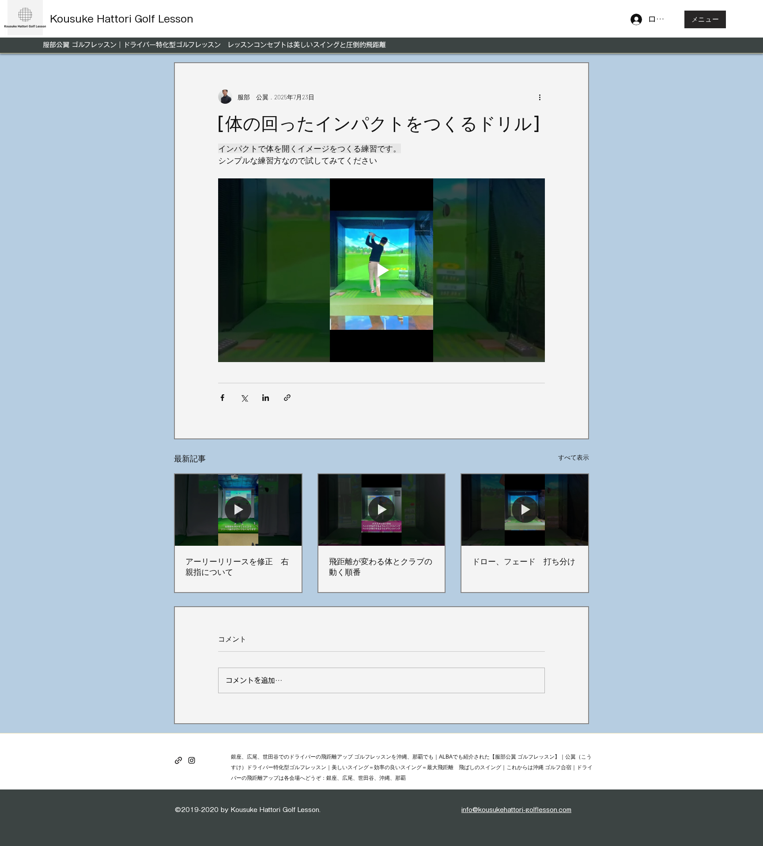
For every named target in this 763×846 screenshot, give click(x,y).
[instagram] (191, 760)
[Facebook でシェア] (222, 397)
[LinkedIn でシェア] (265, 397)
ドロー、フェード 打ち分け (523, 561)
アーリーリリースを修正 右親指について (237, 566)
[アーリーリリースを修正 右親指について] (238, 509)
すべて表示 (573, 457)
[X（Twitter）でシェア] (244, 397)
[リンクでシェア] (287, 397)
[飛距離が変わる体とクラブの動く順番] (381, 509)
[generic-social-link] (178, 760)
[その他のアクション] (539, 96)
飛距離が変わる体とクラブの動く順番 (380, 566)
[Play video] (381, 270)
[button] (705, 19)
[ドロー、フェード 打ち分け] (524, 509)
